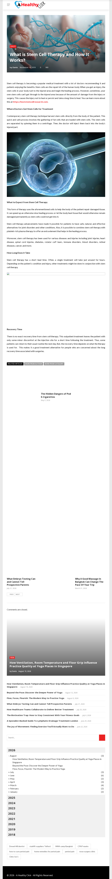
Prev (12, 594)
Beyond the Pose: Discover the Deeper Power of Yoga (34, 692)
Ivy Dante (14, 67)
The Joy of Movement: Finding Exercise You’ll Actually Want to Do (40, 726)
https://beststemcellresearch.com (30, 101)
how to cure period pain (19, 851)
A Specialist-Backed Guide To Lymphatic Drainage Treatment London (42, 720)
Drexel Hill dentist (17, 846)
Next (18, 594)
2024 (11, 803)
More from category (54, 364)
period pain (69, 851)
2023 (11, 808)
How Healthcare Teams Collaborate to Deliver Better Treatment (40, 709)
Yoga (12, 657)
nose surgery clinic (87, 851)
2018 (11, 834)
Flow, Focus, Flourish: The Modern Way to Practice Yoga (35, 698)
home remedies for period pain (47, 851)
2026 (11, 750)
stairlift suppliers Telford (40, 846)
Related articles (15, 364)
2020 (11, 824)
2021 (11, 819)
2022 (11, 813)
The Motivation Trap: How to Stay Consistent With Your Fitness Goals (43, 715)
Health (13, 46)
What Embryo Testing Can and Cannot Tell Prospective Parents (21, 581)
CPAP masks (83, 846)
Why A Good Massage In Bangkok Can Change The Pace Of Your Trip (89, 581)
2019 (11, 829)
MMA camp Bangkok (64, 846)
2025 (11, 798)
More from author (33, 364)
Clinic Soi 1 (13, 856)
